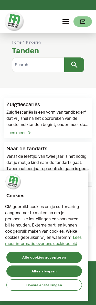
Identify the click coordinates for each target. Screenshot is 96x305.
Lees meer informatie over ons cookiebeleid (43, 240)
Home (17, 42)
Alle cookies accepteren (44, 257)
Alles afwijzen (44, 271)
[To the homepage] (14, 21)
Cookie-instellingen (44, 284)
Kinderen (33, 42)
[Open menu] (66, 21)
